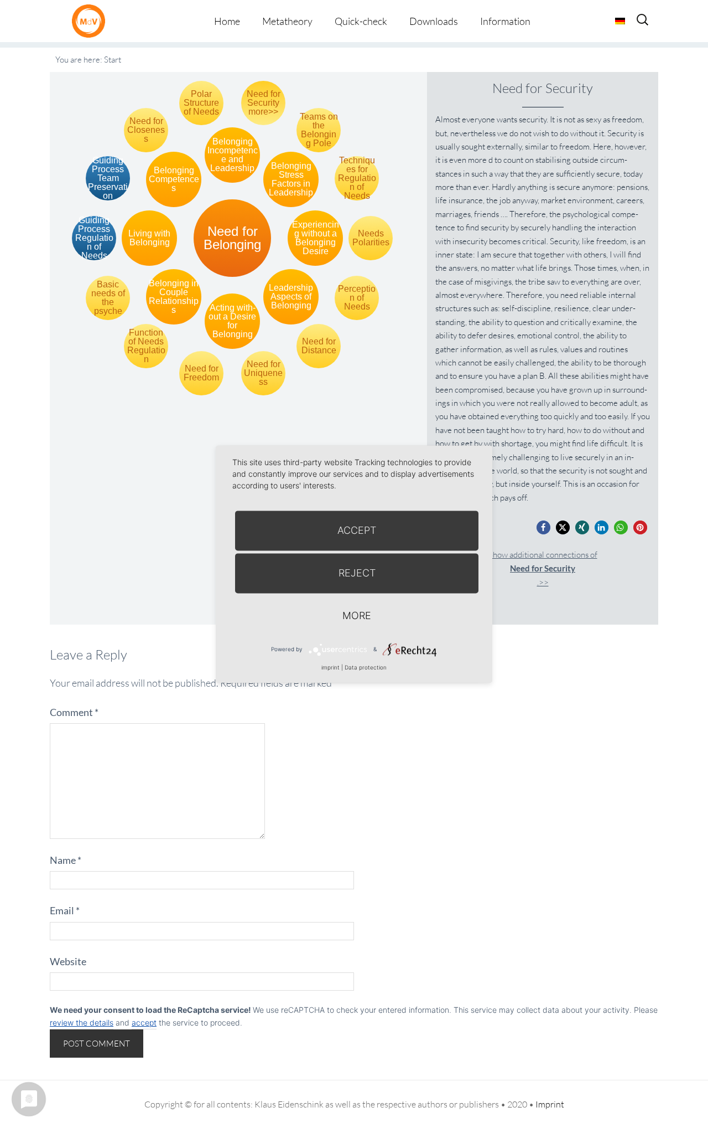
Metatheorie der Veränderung (91, 21)
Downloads (433, 21)
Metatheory (287, 21)
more (356, 615)
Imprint (549, 1104)
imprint (330, 667)
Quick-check (361, 21)
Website (68, 961)
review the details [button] (81, 1022)
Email (65, 910)
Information (505, 21)
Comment (74, 712)
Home (227, 21)
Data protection (366, 667)
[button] (543, 527)
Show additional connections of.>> (542, 568)
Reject (357, 573)
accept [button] (144, 1022)
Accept (356, 530)
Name (65, 860)
